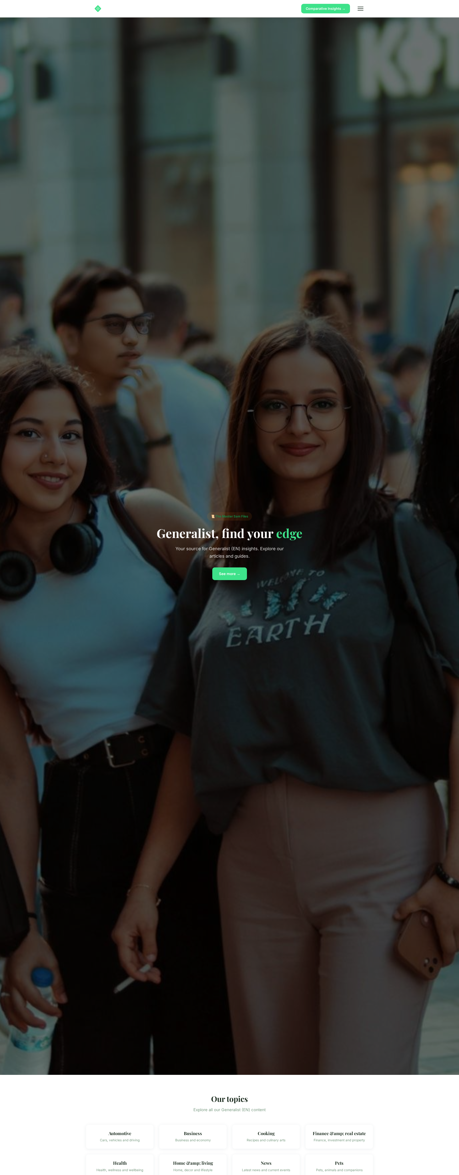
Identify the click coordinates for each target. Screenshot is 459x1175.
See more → (229, 573)
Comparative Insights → (325, 8)
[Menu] (360, 8)
